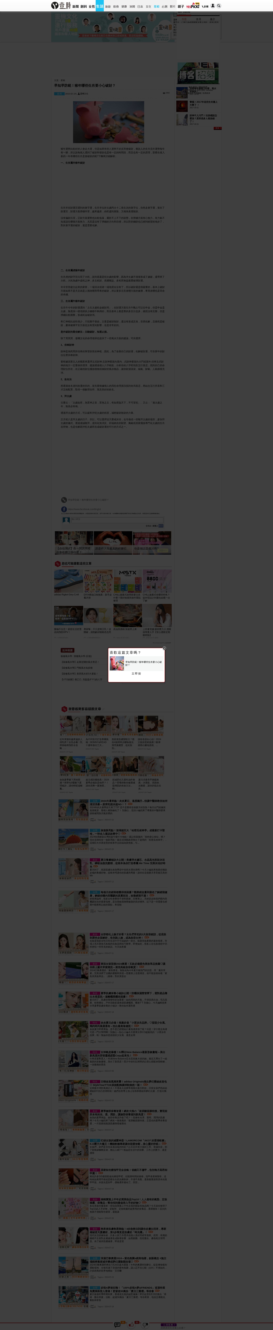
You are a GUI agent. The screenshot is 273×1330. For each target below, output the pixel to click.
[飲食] (116, 5)
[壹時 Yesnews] (61, 10)
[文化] (148, 5)
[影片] (173, 5)
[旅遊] (108, 5)
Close (164, 648)
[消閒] (132, 5)
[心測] (165, 5)
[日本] (140, 5)
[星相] (156, 5)
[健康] (124, 5)
